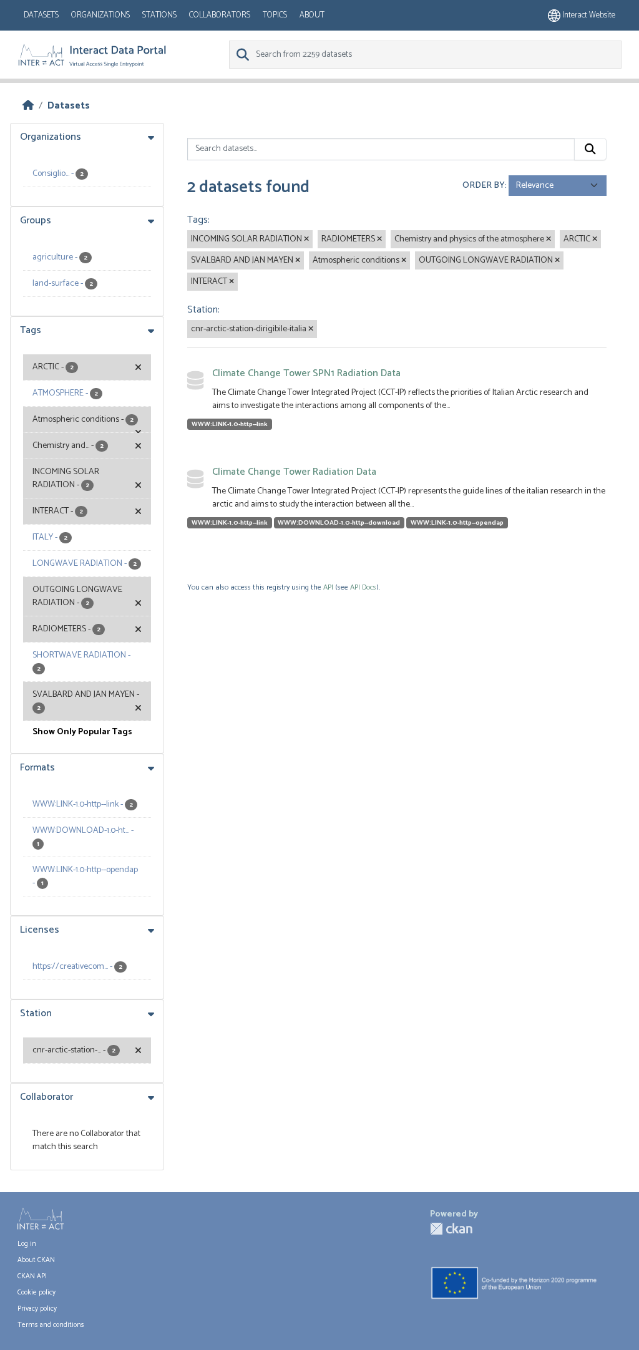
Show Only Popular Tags (82, 732)
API (328, 587)
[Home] (28, 105)
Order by (483, 185)
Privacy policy (37, 1308)
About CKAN (36, 1260)
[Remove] (306, 239)
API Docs (363, 587)
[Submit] (590, 149)
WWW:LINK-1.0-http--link (230, 424)
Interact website (587, 15)
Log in (26, 1244)
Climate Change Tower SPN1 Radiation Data (306, 373)
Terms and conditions (50, 1325)
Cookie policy (36, 1292)
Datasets (41, 15)
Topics (275, 15)
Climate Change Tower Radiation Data (294, 472)
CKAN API (32, 1276)
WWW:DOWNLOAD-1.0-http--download (339, 522)
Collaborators (219, 15)
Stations (159, 15)
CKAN (451, 1228)
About (312, 15)
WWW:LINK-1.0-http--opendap (457, 522)
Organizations (100, 15)
